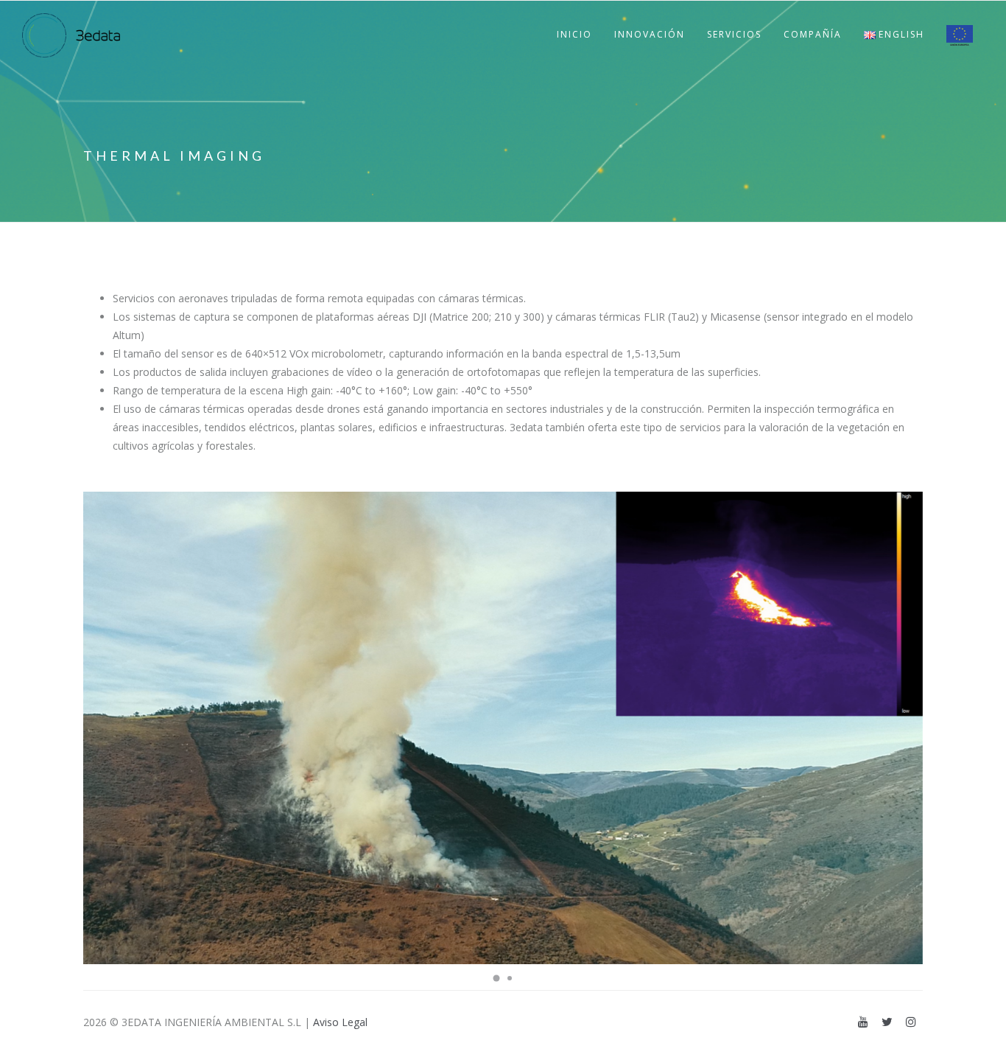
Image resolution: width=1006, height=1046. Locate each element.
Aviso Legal (340, 1022)
